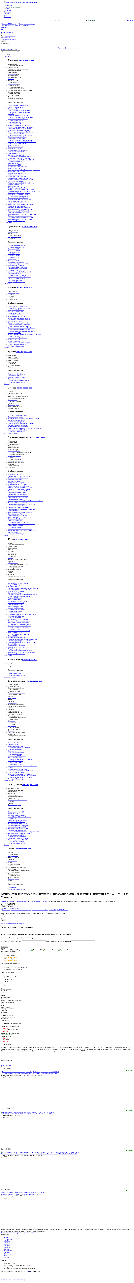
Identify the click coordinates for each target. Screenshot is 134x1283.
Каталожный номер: (7, 906)
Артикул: (26, 1075)
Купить (3, 920)
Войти (3, 32)
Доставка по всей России (30, 2)
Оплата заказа (8, 1237)
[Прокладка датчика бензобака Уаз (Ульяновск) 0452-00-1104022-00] (22, 1192)
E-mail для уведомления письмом (11, 941)
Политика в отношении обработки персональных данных (19, 1233)
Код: (2, 1068)
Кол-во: (3, 916)
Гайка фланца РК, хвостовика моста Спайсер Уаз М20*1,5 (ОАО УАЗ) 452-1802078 (27, 1113)
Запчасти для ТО (9, 1242)
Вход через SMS (6, 37)
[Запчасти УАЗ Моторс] (8, 24)
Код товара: (8, 903)
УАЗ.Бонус (7, 10)
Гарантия (7, 1244)
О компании (8, 1250)
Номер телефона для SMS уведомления (58, 941)
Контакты (130, 20)
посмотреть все (26, 60)
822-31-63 (6, 25)
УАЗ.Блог (7, 8)
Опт (5, 15)
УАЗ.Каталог (8, 5)
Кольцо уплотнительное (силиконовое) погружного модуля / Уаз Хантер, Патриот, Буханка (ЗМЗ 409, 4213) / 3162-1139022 (39, 1154)
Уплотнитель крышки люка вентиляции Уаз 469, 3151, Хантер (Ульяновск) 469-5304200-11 (29, 1073)
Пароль (3, 36)
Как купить (7, 1254)
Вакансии (7, 1247)
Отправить (4, 946)
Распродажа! (12, 221)
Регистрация (9, 32)
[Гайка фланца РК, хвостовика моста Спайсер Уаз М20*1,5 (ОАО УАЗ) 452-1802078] (27, 1112)
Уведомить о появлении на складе (12, 923)
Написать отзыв (6, 1065)
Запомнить (6, 43)
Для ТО (56, 20)
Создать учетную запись (8, 39)
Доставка (7, 13)
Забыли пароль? (10, 36)
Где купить (7, 12)
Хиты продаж (20, 221)
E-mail (3, 34)
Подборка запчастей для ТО (9, 49)
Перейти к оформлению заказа (67, 48)
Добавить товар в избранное (10, 908)
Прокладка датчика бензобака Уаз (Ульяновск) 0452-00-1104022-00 (21, 1194)
